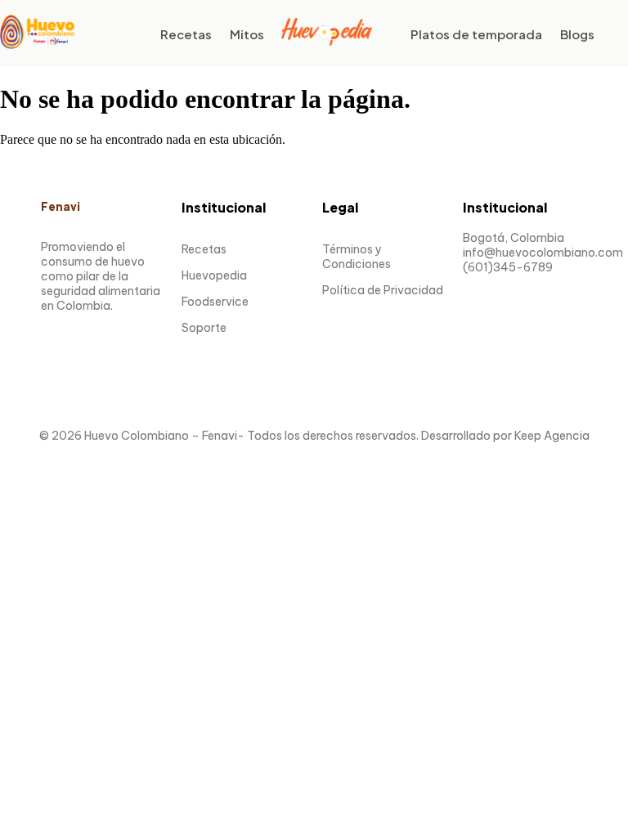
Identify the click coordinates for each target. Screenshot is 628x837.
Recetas (186, 34)
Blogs (577, 34)
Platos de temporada (476, 34)
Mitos (247, 34)
